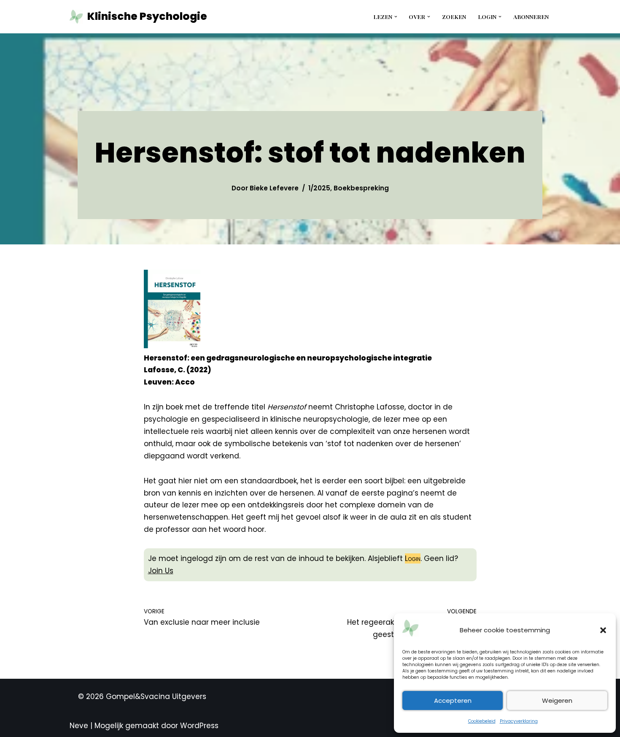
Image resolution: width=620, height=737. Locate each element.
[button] (603, 630)
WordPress (199, 726)
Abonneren (531, 16)
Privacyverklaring (519, 721)
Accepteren (453, 700)
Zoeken (454, 16)
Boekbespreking (361, 188)
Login (413, 558)
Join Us (160, 571)
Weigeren (557, 700)
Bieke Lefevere (274, 188)
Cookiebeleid (482, 721)
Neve (79, 726)
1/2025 (319, 188)
